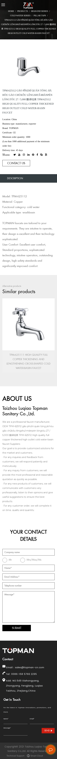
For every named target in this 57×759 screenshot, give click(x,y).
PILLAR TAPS (40, 15)
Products (22, 11)
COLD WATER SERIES (20, 15)
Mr (10, 559)
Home (11, 11)
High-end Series (39, 11)
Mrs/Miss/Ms (34, 559)
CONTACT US (16, 163)
